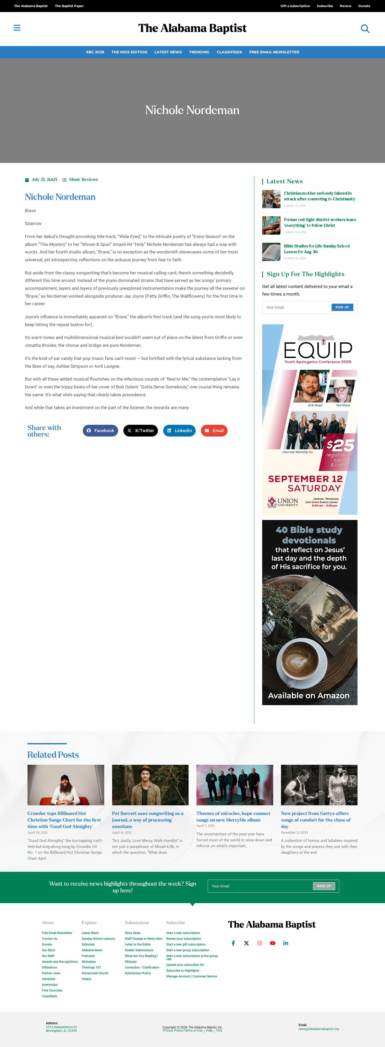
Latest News (168, 52)
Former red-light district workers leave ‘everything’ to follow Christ (320, 223)
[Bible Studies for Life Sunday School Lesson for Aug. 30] (271, 252)
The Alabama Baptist (31, 6)
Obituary (131, 962)
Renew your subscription (183, 939)
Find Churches (52, 990)
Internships (50, 985)
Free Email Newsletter (274, 52)
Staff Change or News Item (143, 939)
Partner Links (51, 973)
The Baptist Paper (69, 6)
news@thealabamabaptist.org (319, 1029)
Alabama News (92, 950)
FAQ (219, 1030)
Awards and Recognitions (60, 962)
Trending (199, 52)
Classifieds (229, 52)
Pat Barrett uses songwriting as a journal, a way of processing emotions (148, 820)
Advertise (48, 979)
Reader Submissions (139, 950)
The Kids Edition (129, 52)
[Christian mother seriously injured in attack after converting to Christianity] (271, 199)
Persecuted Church (95, 973)
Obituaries (89, 962)
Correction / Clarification (142, 967)
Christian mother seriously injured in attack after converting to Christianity (319, 196)
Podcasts (88, 956)
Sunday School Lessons (98, 939)
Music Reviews (83, 180)
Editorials (88, 944)
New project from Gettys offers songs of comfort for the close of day (316, 820)
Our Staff (48, 956)
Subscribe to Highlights (182, 970)
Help (209, 1030)
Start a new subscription (183, 933)
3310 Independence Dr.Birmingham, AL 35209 (61, 1029)
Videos (86, 979)
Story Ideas (132, 933)
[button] (365, 29)
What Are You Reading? (141, 956)
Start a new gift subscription (186, 944)
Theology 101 (91, 967)
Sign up (342, 307)
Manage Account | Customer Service (191, 976)
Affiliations (49, 967)
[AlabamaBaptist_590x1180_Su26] (310, 419)
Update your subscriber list (185, 965)
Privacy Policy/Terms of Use (182, 1030)
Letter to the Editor (138, 944)
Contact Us (49, 939)
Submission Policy (138, 973)
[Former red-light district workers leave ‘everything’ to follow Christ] (271, 225)
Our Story (48, 950)
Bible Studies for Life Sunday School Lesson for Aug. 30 (317, 249)
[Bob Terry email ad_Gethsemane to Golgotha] (310, 612)
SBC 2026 (95, 52)
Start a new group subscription (187, 950)
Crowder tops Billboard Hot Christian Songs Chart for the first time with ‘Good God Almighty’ (64, 820)
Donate (47, 944)
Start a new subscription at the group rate (192, 957)
